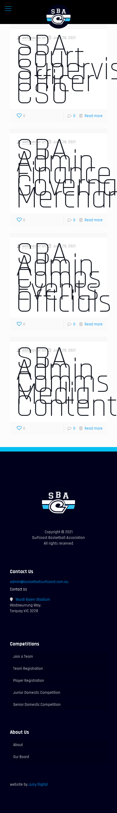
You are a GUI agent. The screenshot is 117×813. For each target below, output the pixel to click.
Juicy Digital (38, 784)
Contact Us (18, 589)
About (18, 744)
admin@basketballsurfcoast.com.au (39, 581)
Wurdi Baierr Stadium (33, 599)
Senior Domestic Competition (37, 704)
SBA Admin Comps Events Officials (64, 278)
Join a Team (23, 656)
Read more (94, 115)
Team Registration (28, 668)
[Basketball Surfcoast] (59, 17)
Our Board (21, 756)
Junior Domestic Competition (36, 692)
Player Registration (28, 680)
